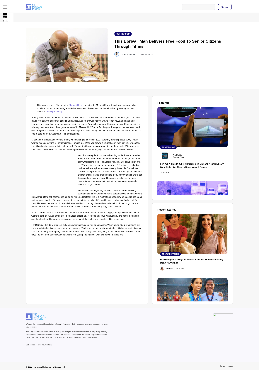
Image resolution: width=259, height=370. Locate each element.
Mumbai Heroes (76, 105)
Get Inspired (123, 34)
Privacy (230, 366)
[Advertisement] (54, 174)
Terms (222, 366)
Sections (6, 21)
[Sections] (5, 15)
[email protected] (54, 112)
